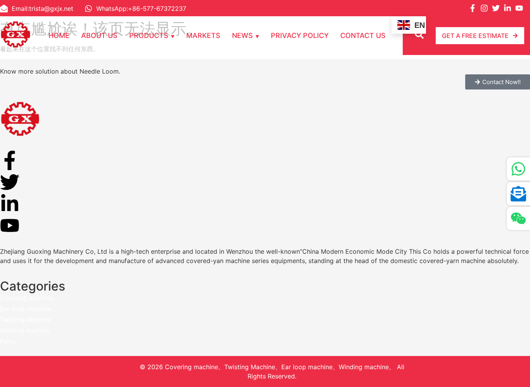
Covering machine (26, 298)
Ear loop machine (25, 309)
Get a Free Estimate (475, 36)
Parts (8, 341)
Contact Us (363, 35)
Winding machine (25, 330)
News (242, 35)
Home (58, 35)
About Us (99, 35)
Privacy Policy (300, 35)
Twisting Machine (25, 319)
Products (148, 35)
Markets (203, 35)
